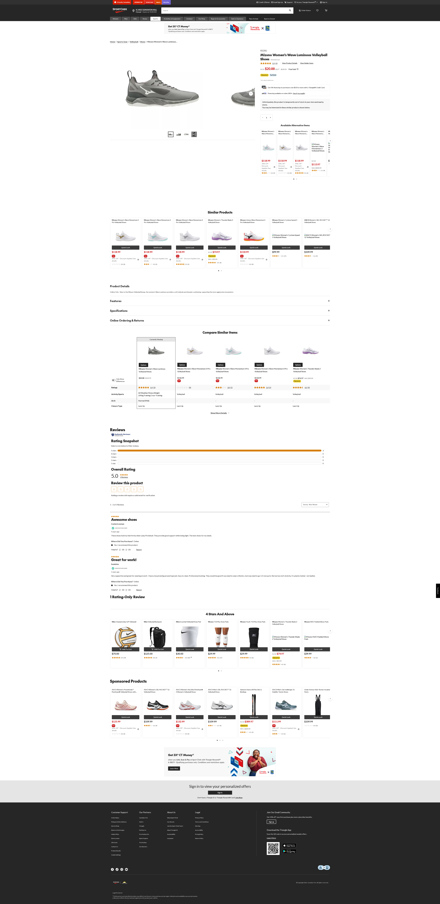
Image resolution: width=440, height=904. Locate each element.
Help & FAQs (115, 834)
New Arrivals (253, 19)
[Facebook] (112, 869)
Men (126, 19)
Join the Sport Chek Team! (175, 826)
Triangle (141, 826)
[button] (290, 10)
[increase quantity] (270, 118)
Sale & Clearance (237, 19)
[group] (125, 255)
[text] (268, 173)
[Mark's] (158, 2)
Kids (135, 19)
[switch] (115, 380)
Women (115, 19)
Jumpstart (170, 838)
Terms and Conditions (202, 822)
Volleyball (134, 42)
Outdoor (189, 19)
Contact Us (114, 846)
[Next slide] (330, 141)
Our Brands (170, 822)
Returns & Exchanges (117, 830)
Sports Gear (122, 42)
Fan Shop (202, 19)
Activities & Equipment (172, 19)
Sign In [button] (324, 2)
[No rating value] (183, 387)
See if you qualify (299, 93)
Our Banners (143, 846)
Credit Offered (264, 2)
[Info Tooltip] (297, 69)
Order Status (306, 10)
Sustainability (171, 834)
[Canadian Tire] (138, 2)
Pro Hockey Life (144, 834)
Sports (155, 19)
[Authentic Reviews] (121, 435)
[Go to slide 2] (178, 134)
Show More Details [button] (219, 413)
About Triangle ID (172, 830)
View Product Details (289, 63)
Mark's (141, 822)
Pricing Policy (199, 834)
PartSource (142, 830)
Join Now (238, 798)
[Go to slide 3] (186, 134)
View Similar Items (306, 63)
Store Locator (115, 838)
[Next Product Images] (251, 94)
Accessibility (199, 830)
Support (290, 2)
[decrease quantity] (262, 118)
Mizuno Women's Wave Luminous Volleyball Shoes (293, 57)
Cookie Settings (116, 855)
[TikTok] (117, 869)
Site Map (197, 826)
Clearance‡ (264, 75)
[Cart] (326, 10)
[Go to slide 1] (170, 134)
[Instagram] (121, 869)
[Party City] (166, 2)
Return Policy (199, 838)
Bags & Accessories (218, 19)
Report (139, 549)
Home (112, 42)
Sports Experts (143, 838)
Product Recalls (116, 851)
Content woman (117, 524)
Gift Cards (114, 842)
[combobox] (317, 504)
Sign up (271, 822)
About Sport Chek (172, 818)
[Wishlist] (317, 10)
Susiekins (115, 564)
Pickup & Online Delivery (118, 822)
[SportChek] (149, 2)
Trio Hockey (143, 842)
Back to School (269, 19)
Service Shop (115, 826)
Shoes (145, 19)
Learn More (271, 838)
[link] (269, 63)
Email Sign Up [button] (278, 2)
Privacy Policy (199, 818)
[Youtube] (126, 869)
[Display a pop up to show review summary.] (191, 658)
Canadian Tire (143, 818)
